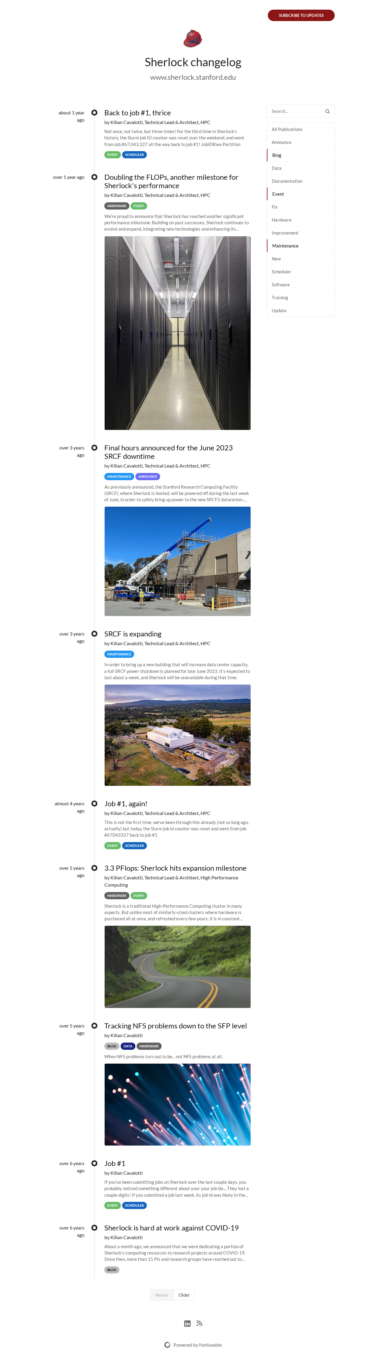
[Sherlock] (193, 40)
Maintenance (285, 245)
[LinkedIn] (190, 1323)
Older (184, 1295)
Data (277, 168)
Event (278, 194)
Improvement (285, 232)
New (276, 258)
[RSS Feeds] (199, 1323)
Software (281, 284)
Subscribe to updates (301, 15)
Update (279, 310)
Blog (276, 155)
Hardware (282, 219)
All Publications (287, 129)
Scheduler (281, 271)
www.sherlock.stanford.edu (193, 77)
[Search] (327, 111)
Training (280, 297)
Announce (281, 142)
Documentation (287, 181)
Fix (275, 207)
